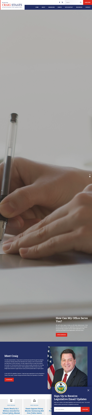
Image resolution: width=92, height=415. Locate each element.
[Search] (80, 2)
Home (36, 7)
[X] (62, 2)
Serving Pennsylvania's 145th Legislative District (12, 5)
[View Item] (89, 174)
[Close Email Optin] (88, 390)
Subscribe (87, 2)
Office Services (61, 334)
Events (60, 7)
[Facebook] (59, 2)
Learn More (9, 379)
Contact (87, 7)
